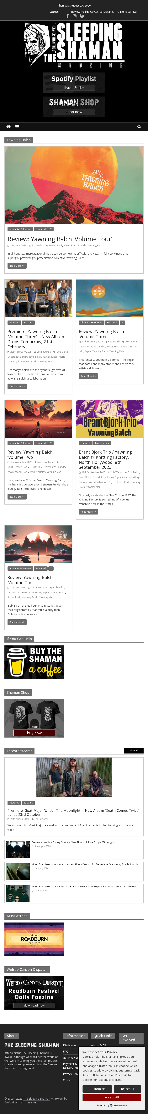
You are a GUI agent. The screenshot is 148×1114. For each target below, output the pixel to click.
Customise (97, 1089)
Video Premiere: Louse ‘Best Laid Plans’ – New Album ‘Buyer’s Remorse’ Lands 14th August (84, 886)
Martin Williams (45, 462)
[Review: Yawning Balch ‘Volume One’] (38, 528)
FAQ (65, 1051)
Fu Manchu (28, 356)
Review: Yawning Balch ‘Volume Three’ (101, 333)
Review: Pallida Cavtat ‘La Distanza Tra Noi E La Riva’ (104, 11)
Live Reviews (102, 443)
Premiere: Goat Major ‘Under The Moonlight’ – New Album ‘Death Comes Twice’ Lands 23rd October (73, 812)
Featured (41, 229)
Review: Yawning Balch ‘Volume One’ (30, 579)
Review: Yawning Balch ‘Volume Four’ (60, 239)
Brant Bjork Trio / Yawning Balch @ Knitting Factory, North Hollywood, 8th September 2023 (105, 459)
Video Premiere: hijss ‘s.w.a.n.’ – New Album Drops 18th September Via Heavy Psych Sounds (85, 864)
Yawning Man (45, 361)
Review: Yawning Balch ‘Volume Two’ (30, 454)
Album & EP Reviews (20, 229)
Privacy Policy (71, 1074)
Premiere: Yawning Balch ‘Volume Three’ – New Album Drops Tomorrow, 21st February (36, 338)
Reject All (127, 1089)
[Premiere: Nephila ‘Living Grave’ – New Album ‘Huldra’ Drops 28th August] (17, 842)
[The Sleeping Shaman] (8, 126)
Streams (28, 322)
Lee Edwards (44, 351)
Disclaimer (69, 1045)
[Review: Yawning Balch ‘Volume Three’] (109, 282)
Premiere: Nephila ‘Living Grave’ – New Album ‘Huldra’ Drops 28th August (73, 842)
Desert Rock (55, 245)
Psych (16, 361)
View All (134, 750)
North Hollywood (97, 482)
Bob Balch (62, 351)
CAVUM (9, 1102)
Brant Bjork (85, 477)
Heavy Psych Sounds (75, 245)
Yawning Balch (95, 245)
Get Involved (71, 1057)
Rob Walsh (37, 245)
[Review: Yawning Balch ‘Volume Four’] (74, 149)
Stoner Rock (21, 472)
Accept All (112, 1097)
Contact (68, 1080)
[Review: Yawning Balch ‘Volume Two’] (38, 402)
